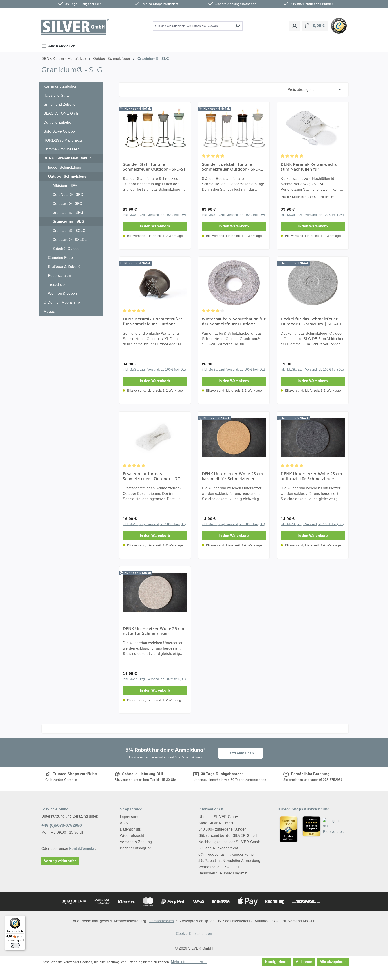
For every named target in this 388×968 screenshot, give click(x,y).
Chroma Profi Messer (61, 149)
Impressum (129, 817)
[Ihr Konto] (294, 26)
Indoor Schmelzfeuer (65, 167)
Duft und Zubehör (58, 122)
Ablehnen (304, 962)
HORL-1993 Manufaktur (63, 140)
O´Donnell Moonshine (62, 302)
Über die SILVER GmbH (218, 817)
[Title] (288, 829)
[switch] (15, 945)
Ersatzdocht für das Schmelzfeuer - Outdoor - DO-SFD (152, 476)
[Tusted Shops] (339, 25)
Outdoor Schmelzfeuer (68, 176)
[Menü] (22, 918)
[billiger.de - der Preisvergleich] (335, 829)
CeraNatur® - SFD (68, 194)
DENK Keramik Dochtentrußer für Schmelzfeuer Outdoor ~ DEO (152, 321)
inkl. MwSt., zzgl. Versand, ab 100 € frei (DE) (154, 214)
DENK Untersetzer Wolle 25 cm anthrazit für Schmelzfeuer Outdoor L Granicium (311, 476)
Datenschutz (130, 829)
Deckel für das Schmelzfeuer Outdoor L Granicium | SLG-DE (311, 321)
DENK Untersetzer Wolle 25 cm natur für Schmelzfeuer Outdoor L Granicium (153, 631)
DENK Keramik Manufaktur (67, 158)
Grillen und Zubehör (60, 104)
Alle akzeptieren (333, 962)
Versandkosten (161, 921)
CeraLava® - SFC (67, 203)
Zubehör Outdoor (67, 249)
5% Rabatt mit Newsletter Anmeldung (229, 861)
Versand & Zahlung (136, 842)
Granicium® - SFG (68, 212)
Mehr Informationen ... (189, 962)
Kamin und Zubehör (60, 86)
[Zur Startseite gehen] (75, 27)
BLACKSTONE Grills (61, 113)
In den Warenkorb (155, 226)
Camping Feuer (61, 257)
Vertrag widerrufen (60, 861)
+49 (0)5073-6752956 (61, 825)
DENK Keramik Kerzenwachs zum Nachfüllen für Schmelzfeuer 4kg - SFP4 (309, 167)
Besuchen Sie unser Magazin (222, 873)
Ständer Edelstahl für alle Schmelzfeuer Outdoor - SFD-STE (231, 167)
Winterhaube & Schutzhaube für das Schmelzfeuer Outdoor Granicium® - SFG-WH (234, 321)
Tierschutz (56, 284)
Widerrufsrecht (132, 835)
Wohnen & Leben (62, 293)
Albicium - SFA (65, 185)
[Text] (311, 829)
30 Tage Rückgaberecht (218, 848)
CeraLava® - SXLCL (70, 240)
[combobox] (192, 26)
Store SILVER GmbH (215, 823)
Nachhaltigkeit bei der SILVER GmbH (229, 842)
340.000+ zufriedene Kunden (222, 829)
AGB (124, 823)
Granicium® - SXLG (69, 231)
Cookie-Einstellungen (194, 933)
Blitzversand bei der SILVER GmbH (227, 835)
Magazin (51, 311)
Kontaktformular (82, 848)
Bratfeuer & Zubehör (65, 266)
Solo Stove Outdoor (60, 131)
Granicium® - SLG (68, 221)
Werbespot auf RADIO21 (219, 867)
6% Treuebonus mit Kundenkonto (226, 854)
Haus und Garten (58, 95)
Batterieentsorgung (136, 848)
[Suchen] (237, 26)
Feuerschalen (59, 275)
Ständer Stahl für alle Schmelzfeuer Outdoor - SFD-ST (154, 167)
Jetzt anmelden (240, 753)
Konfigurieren (277, 962)
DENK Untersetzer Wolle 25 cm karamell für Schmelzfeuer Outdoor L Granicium (232, 476)
